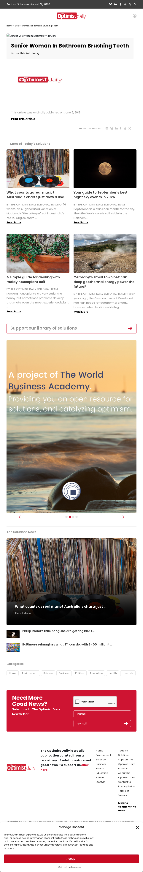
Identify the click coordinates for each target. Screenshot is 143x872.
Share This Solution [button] (24, 53)
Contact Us (124, 782)
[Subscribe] (66, 517)
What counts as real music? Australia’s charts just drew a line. (36, 194)
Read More (14, 222)
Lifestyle (128, 673)
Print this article (23, 119)
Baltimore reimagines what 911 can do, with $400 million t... (67, 644)
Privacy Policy (126, 786)
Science (48, 673)
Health (113, 673)
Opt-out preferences (69, 867)
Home (9, 25)
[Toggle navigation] (8, 16)
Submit (126, 723)
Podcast (123, 768)
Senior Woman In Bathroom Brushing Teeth (36, 25)
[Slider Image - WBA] (70, 517)
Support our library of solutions (43, 328)
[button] (137, 827)
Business (64, 673)
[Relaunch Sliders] (76, 517)
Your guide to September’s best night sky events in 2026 (101, 194)
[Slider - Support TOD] (73, 517)
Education (96, 673)
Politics (79, 673)
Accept (71, 859)
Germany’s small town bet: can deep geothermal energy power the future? (104, 282)
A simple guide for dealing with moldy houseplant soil (33, 279)
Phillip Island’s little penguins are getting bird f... (58, 631)
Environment (29, 673)
